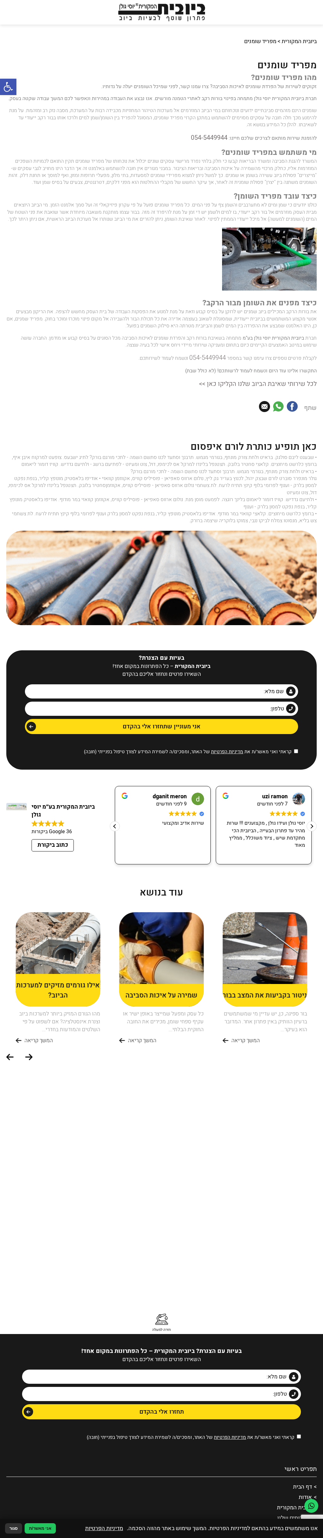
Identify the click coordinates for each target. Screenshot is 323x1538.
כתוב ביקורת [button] (53, 838)
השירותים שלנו (296, 1507)
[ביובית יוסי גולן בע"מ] (161, 12)
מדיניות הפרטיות (227, 745)
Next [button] (11, 1051)
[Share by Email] (264, 402)
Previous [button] (30, 1051)
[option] (265, 972)
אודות (306, 1488)
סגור (13, 1528)
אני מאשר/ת (40, 1528)
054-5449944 (212, 137)
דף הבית (303, 1479)
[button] (8, 87)
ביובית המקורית (299, 41)
